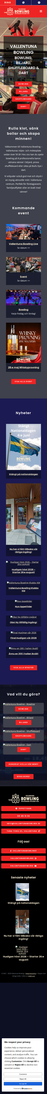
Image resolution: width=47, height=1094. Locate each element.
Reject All (23, 1079)
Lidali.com (31, 976)
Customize (23, 1074)
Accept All (23, 1084)
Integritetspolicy (31, 973)
